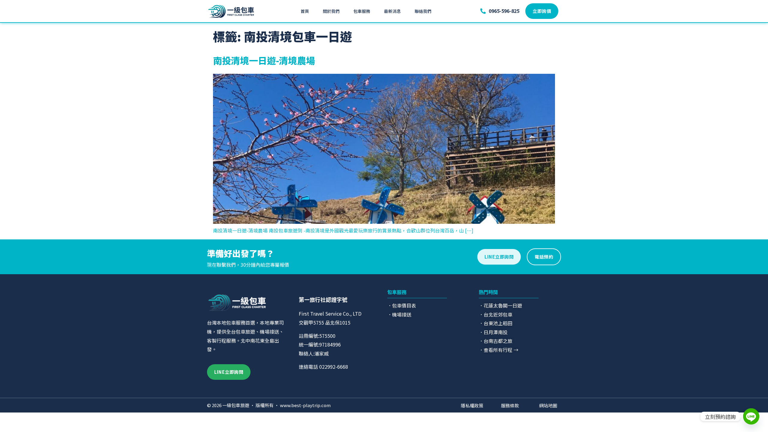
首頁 (305, 11)
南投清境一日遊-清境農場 (264, 60)
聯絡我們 (423, 11)
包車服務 (361, 11)
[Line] (751, 416)
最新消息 (392, 11)
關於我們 (331, 11)
